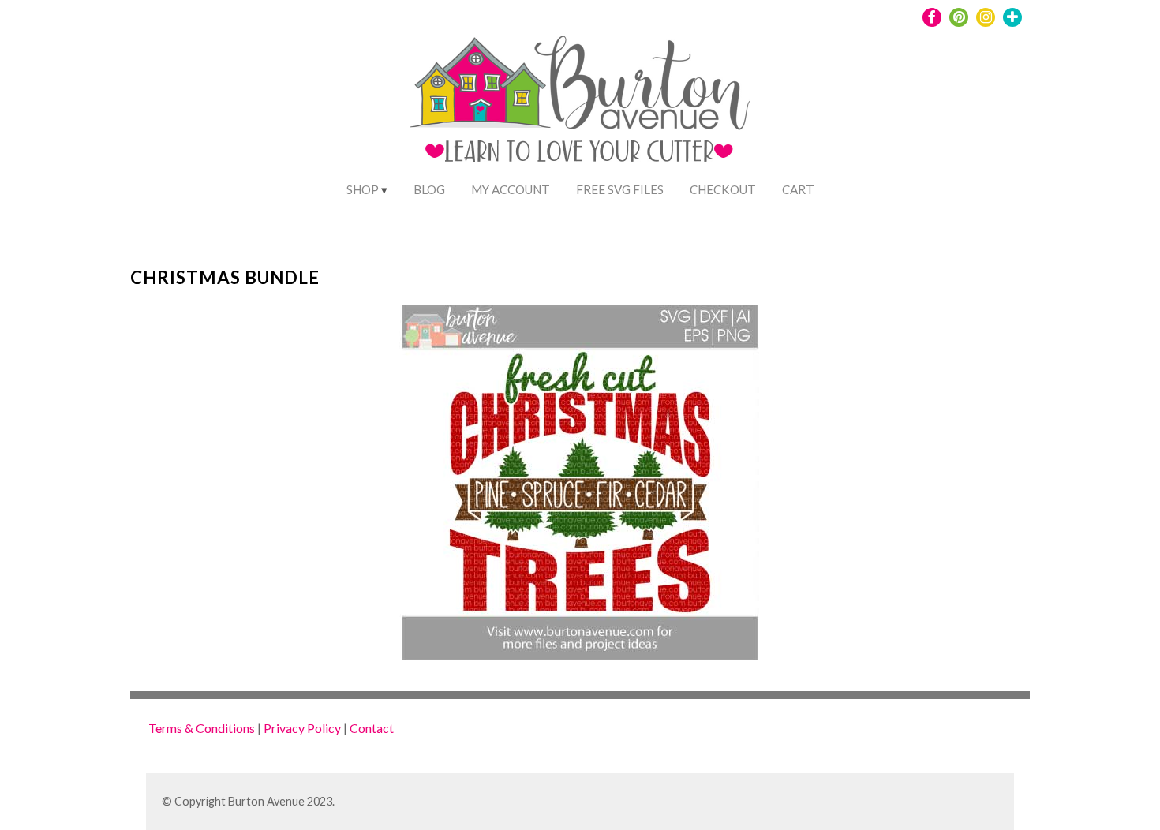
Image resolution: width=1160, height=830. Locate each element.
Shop (362, 189)
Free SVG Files (620, 189)
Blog (429, 189)
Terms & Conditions (201, 727)
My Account (510, 189)
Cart (798, 189)
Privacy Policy (302, 727)
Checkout (723, 189)
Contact (372, 727)
